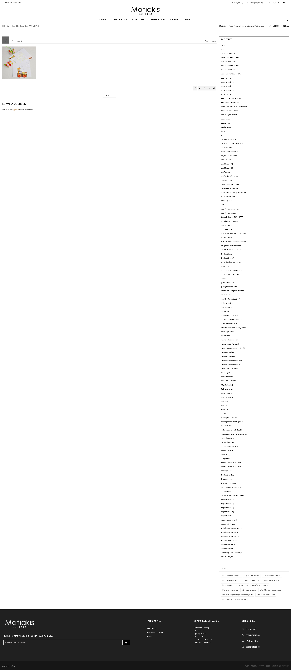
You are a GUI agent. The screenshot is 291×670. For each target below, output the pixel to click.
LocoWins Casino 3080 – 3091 (232, 319)
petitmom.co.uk (227, 397)
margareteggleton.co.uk (230, 344)
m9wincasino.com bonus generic (233, 328)
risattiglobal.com (227, 438)
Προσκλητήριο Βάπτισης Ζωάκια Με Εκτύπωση (247, 26)
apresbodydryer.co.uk (229, 115)
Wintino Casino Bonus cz (230, 540)
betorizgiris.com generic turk (231, 184)
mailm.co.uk (225, 336)
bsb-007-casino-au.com (230, 209)
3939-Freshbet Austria (229, 62)
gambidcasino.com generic (231, 262)
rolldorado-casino (227, 442)
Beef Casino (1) (227, 164)
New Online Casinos (228, 381)
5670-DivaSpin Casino (229, 70)
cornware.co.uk (227, 229)
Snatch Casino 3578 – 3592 (231, 463)
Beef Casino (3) (227, 168)
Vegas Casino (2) (227, 503)
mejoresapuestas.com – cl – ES (233, 348)
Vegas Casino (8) (227, 512)
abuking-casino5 (227, 94)
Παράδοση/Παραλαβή (155, 632)
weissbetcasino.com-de (230, 536)
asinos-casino (226, 123)
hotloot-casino (226, 307)
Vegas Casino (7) (227, 508)
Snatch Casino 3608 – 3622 (231, 467)
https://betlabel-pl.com (251, 580)
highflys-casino (227, 303)
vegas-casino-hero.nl (229, 520)
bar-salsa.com (226, 147)
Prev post (109, 95)
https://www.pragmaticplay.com (234, 599)
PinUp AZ (224, 409)
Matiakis (222, 26)
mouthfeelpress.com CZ (230, 368)
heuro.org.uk (226, 295)
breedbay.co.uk (226, 201)
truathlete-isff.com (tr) (229, 475)
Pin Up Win (225, 401)
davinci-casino (226, 237)
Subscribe (126, 642)
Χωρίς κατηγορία (227, 557)
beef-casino (225, 172)
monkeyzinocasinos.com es (231, 360)
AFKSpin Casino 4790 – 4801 (232, 98)
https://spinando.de (249, 590)
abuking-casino (227, 78)
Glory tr (224, 278)
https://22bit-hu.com (251, 576)
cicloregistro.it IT (227, 225)
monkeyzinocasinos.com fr (231, 364)
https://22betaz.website (231, 576)
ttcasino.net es (226, 479)
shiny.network (226, 458)
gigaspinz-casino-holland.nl (231, 270)
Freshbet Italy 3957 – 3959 (231, 250)
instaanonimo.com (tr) (229, 315)
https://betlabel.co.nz (272, 580)
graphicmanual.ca (228, 283)
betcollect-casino (227, 180)
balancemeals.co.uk (228, 139)
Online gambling (227, 389)
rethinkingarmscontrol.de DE (231, 430)
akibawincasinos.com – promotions (234, 107)
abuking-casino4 (227, 90)
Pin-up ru (224, 405)
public (223, 413)
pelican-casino (226, 393)
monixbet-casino (227, 352)
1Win (223, 45)
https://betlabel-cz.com (272, 576)
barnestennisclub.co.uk (229, 152)
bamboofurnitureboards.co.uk (232, 143)
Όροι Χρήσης (152, 628)
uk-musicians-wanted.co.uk (231, 487)
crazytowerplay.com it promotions (234, 233)
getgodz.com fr (227, 266)
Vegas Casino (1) (227, 499)
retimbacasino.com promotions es (234, 434)
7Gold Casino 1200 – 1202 (231, 74)
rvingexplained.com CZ (229, 446)
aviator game (226, 127)
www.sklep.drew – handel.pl (231, 553)
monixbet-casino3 (228, 356)
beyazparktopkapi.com (229, 188)
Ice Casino (225, 311)
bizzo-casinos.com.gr (229, 197)
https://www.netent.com (266, 595)
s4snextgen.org (227, 450)
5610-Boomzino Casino (230, 66)
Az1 (222, 135)
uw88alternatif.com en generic (232, 495)
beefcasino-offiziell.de (229, 176)
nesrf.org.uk (225, 373)
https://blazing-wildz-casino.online (235, 585)
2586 (223, 49)
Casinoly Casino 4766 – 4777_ (232, 217)
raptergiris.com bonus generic (232, 422)
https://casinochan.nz (260, 585)
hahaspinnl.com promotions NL (232, 291)
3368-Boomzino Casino (230, 57)
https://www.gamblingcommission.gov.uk (237, 595)
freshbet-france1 (227, 258)
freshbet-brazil (226, 254)
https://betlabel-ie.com (231, 580)
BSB (222, 205)
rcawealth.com (226, 426)
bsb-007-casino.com (228, 213)
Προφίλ (149, 636)
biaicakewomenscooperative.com (233, 192)
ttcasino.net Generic (228, 483)
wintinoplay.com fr (228, 544)
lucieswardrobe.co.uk (229, 323)
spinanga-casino (227, 471)
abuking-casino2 (227, 82)
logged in (15, 110)
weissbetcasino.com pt (229, 532)
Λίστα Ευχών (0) (236, 3)
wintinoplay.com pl (228, 549)
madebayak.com (227, 332)
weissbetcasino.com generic (231, 528)
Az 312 (224, 131)
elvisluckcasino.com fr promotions (234, 242)
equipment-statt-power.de (231, 246)
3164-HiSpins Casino (229, 53)
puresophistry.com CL (229, 418)
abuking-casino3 (227, 86)
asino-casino (226, 119)
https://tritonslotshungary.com (271, 590)
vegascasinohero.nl (228, 524)
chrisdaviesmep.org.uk (229, 221)
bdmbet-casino (226, 160)
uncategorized (226, 491)
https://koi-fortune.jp (230, 590)
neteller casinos (227, 377)
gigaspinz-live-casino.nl (230, 274)
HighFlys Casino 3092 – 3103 (231, 299)
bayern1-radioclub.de (229, 156)
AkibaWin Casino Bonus (230, 102)
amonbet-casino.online (229, 111)
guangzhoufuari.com (229, 287)
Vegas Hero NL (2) (228, 516)
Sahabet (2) (225, 454)
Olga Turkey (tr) (227, 385)
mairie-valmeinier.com (229, 340)
